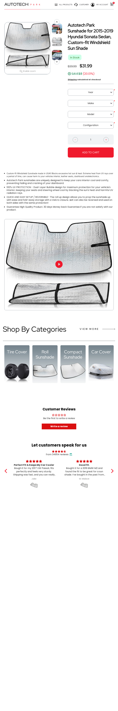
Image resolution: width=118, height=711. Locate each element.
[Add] (106, 139)
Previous (3, 48)
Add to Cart (90, 152)
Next (52, 48)
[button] (6, 471)
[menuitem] (112, 4)
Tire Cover (17, 351)
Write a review (59, 426)
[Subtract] (75, 139)
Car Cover (101, 351)
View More (89, 328)
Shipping (72, 79)
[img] (59, 451)
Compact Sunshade (73, 354)
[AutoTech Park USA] (22, 4)
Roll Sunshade (45, 354)
